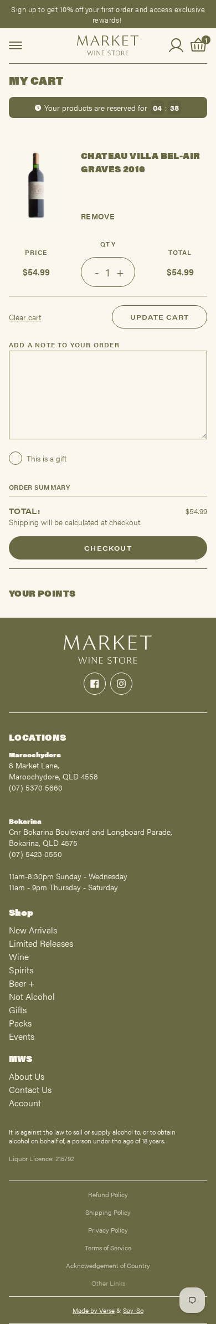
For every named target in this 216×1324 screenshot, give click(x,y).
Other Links (108, 1283)
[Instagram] (121, 684)
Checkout (108, 548)
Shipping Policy (108, 1212)
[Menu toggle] (15, 45)
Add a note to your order (64, 345)
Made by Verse (94, 1310)
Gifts (18, 1009)
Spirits (21, 969)
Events (21, 1036)
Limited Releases (41, 943)
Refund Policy (108, 1194)
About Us (26, 1076)
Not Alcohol (32, 996)
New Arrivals (33, 929)
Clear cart (25, 316)
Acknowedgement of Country (108, 1265)
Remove (98, 216)
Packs (20, 1023)
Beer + (21, 983)
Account (25, 1102)
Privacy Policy (108, 1229)
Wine (19, 956)
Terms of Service (108, 1247)
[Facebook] (95, 684)
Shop (21, 912)
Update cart (159, 317)
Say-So (133, 1310)
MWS (20, 1058)
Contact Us (30, 1089)
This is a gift (46, 458)
